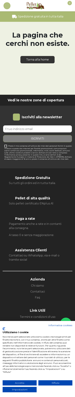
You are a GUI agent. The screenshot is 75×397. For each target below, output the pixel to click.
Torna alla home (37, 59)
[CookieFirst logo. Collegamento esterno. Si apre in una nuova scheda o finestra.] (4, 328)
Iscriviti (37, 138)
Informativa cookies (60, 325)
